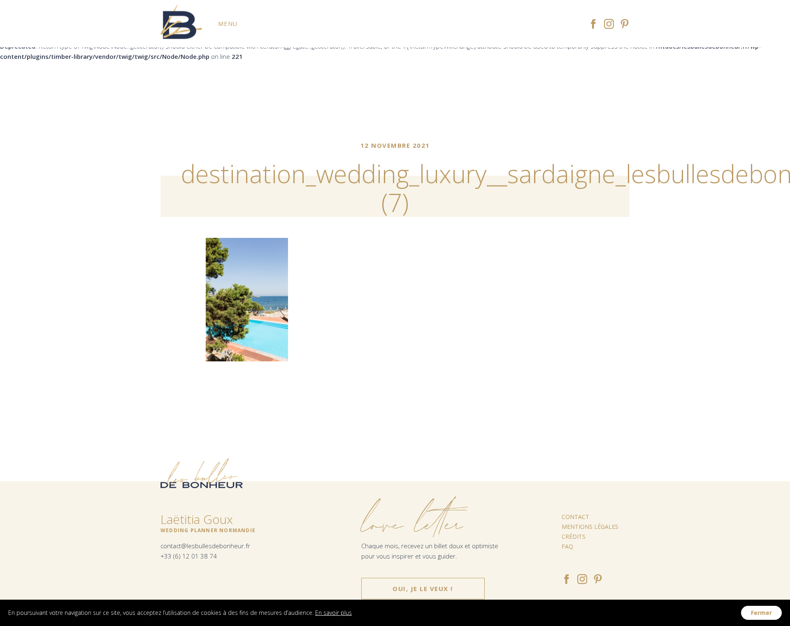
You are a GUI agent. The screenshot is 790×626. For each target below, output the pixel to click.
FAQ (567, 546)
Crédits (574, 536)
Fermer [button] (761, 613)
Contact (575, 517)
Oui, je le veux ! (423, 588)
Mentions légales (590, 527)
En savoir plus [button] (333, 613)
